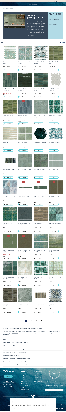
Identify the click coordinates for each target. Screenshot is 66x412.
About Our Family (24, 372)
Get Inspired (35, 378)
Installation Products (53, 22)
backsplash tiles (15, 333)
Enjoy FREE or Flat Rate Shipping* (18, 1)
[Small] (62, 42)
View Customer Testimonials (53, 380)
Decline (46, 408)
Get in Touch (8, 375)
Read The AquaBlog (25, 374)
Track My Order (36, 372)
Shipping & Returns (36, 374)
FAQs (34, 382)
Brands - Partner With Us (26, 382)
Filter (4, 42)
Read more (6, 334)
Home (4, 8)
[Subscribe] (60, 389)
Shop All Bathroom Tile (54, 19)
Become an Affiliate (25, 388)
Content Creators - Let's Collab (25, 385)
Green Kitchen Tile (9, 8)
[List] (64, 42)
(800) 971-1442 (60, 1)
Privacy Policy (46, 405)
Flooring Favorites (53, 24)
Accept (32, 408)
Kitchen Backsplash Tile (54, 17)
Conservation (23, 378)
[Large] (60, 42)
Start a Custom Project (37, 380)
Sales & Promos (24, 376)
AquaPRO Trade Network (38, 376)
